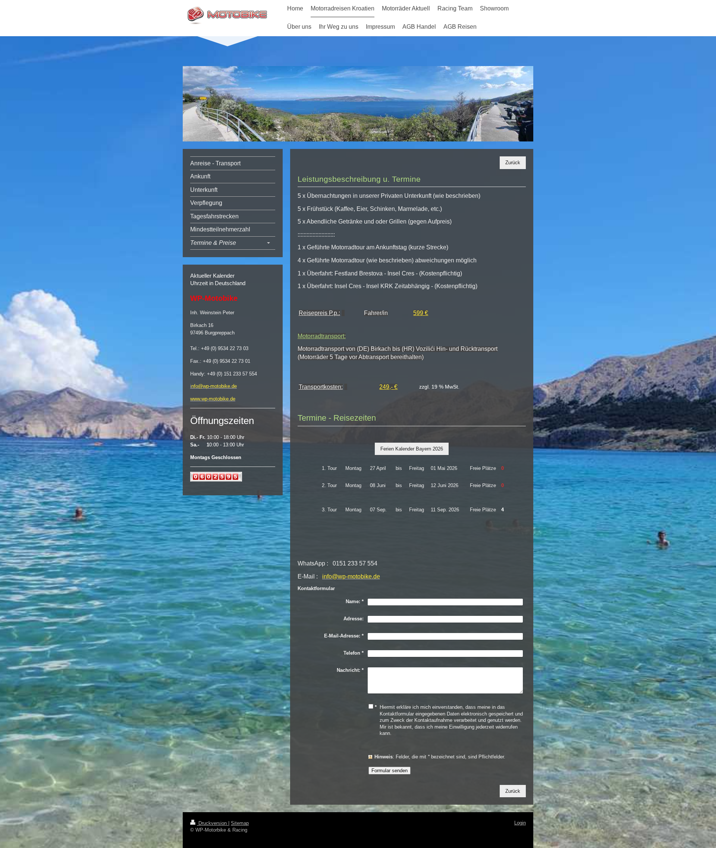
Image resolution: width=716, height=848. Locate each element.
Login (520, 823)
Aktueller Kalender (212, 275)
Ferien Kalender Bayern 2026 (411, 449)
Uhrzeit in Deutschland (217, 283)
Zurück (512, 162)
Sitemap (240, 823)
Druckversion (212, 823)
